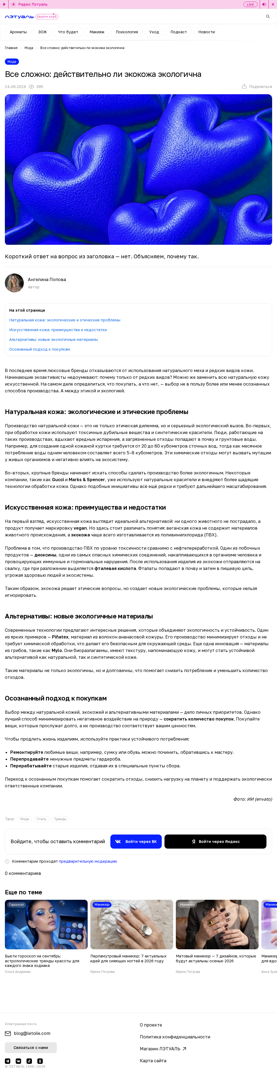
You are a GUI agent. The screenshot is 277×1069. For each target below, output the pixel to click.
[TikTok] (29, 1061)
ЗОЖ (42, 32)
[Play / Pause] (4, 4)
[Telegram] (7, 1061)
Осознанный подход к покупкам (39, 349)
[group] (24, 819)
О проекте (151, 1025)
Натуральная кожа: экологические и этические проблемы (64, 320)
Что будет (68, 32)
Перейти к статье (46, 937)
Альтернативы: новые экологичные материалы (53, 339)
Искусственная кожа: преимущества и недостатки (58, 329)
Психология (127, 32)
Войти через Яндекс (219, 841)
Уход (154, 32)
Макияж (97, 32)
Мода (29, 48)
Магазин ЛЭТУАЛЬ (160, 1048)
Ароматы (18, 32)
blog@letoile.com (32, 1033)
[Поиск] (267, 16)
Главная (11, 48)
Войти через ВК (141, 841)
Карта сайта (153, 1060)
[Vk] (18, 1061)
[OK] (40, 1061)
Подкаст (178, 32)
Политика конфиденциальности (175, 1036)
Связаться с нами (31, 1047)
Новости (206, 32)
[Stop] (272, 4)
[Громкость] (264, 4)
